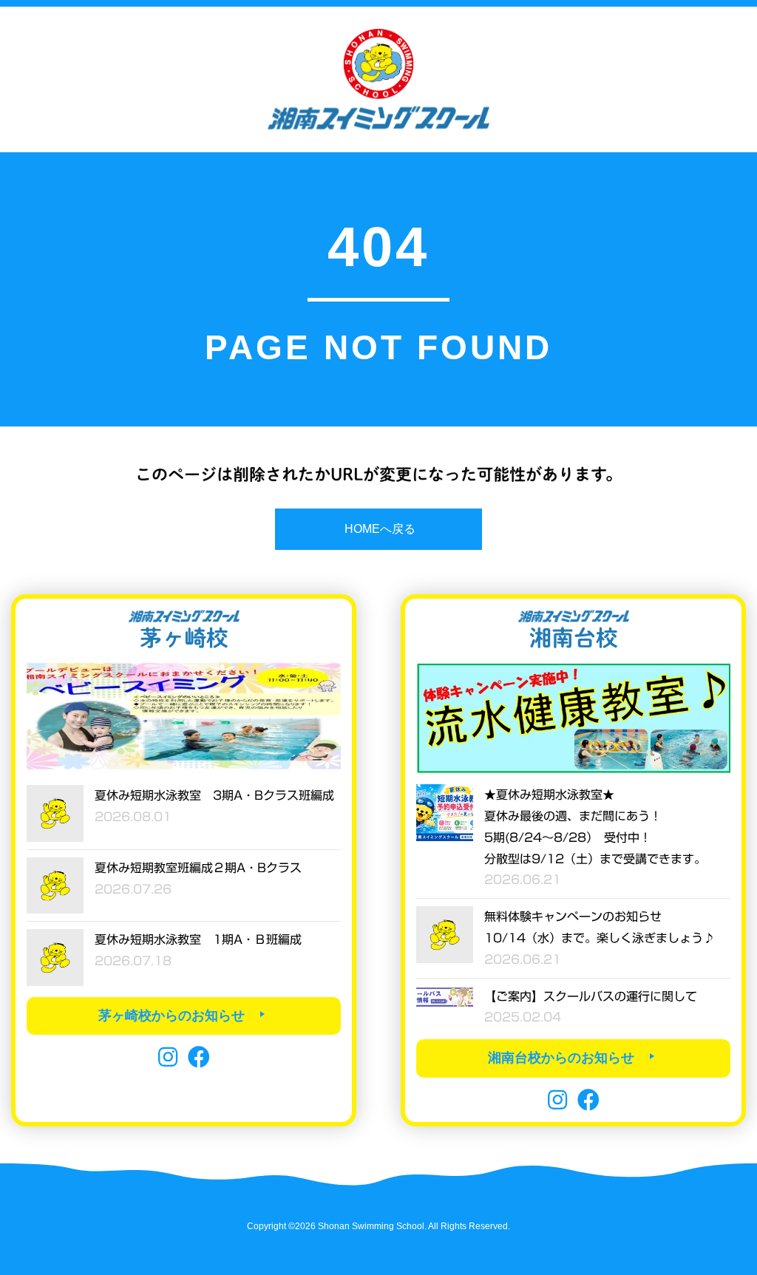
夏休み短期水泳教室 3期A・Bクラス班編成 (214, 795)
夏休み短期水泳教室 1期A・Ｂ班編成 (198, 939)
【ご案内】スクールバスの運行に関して (590, 996)
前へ (45, 714)
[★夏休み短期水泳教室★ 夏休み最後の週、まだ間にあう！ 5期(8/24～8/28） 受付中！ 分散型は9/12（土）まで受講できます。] (444, 811)
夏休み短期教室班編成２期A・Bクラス (198, 868)
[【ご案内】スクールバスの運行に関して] (444, 996)
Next (322, 714)
